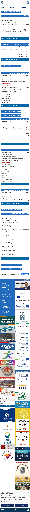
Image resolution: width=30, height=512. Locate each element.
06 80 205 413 (22, 425)
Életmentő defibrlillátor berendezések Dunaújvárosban (7, 306)
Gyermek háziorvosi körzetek (6, 286)
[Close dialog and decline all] (29, 492)
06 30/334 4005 (22, 428)
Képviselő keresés (5, 398)
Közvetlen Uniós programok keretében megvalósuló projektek (22, 292)
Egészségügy (4, 280)
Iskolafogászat (5, 292)
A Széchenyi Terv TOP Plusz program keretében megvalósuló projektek (22, 302)
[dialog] (15, 499)
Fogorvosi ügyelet (6, 294)
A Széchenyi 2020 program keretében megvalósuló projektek (22, 328)
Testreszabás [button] (4, 501)
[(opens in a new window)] (28, 2)
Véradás (4, 302)
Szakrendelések (5, 300)
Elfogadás (21, 505)
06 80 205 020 (22, 440)
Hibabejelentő (22, 444)
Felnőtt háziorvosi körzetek (6, 282)
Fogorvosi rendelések (7, 289)
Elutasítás (7, 505)
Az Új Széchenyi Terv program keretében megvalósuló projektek (23, 355)
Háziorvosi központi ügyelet (6, 297)
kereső (28, 510)
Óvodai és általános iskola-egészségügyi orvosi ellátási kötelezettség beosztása (7, 312)
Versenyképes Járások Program (22, 311)
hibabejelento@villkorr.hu (22, 431)
